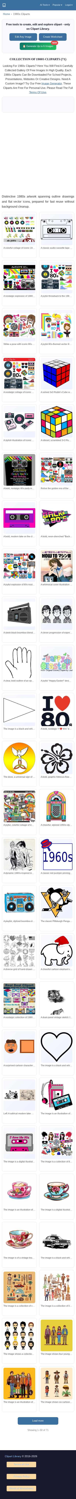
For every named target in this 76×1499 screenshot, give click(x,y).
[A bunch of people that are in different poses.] (19, 1335)
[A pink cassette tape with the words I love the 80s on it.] (19, 1143)
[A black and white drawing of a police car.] (56, 1239)
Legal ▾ (68, 5)
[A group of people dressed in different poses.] (56, 1383)
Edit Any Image (23, 36)
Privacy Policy (21, 1476)
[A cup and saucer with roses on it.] (19, 1239)
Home (6, 14)
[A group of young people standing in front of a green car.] (19, 1383)
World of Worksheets (21, 1488)
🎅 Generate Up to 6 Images (39, 45)
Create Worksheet (52, 36)
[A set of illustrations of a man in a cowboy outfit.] (19, 1287)
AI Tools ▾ (45, 5)
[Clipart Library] (4, 5)
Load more (38, 1420)
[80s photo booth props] (56, 1143)
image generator (52, 83)
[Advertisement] (38, 153)
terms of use (37, 92)
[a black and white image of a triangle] (19, 710)
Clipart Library (13, 1456)
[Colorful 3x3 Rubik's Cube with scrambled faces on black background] (56, 422)
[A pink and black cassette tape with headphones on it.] (56, 1095)
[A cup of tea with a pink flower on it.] (56, 1191)
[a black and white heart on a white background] (56, 1047)
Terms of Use (21, 1464)
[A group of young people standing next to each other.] (56, 1335)
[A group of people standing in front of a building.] (56, 1287)
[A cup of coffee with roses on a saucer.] (19, 1191)
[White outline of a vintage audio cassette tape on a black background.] (56, 229)
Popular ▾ (57, 5)
